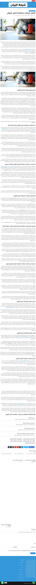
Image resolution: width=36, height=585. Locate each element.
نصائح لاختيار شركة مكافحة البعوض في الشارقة (6, 525)
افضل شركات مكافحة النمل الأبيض (28, 440)
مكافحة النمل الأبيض (20, 404)
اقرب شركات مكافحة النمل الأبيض (15, 440)
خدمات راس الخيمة (20, 574)
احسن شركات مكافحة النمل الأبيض (28, 438)
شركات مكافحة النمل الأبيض (29, 49)
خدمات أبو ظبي (21, 562)
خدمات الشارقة (21, 569)
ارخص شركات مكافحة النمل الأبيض (15, 438)
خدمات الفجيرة (21, 579)
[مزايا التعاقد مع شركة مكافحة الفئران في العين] (30, 456)
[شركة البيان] (18, 4)
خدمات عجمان (21, 572)
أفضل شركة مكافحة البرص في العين (18, 460)
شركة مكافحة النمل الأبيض (24, 336)
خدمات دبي (21, 567)
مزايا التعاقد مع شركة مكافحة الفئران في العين (30, 461)
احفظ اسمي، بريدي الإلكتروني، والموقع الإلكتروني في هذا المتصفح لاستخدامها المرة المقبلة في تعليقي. (21, 550)
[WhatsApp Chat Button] (2, 582)
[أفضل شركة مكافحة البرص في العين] (17, 456)
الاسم (34, 543)
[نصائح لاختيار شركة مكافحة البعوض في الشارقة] (5, 488)
